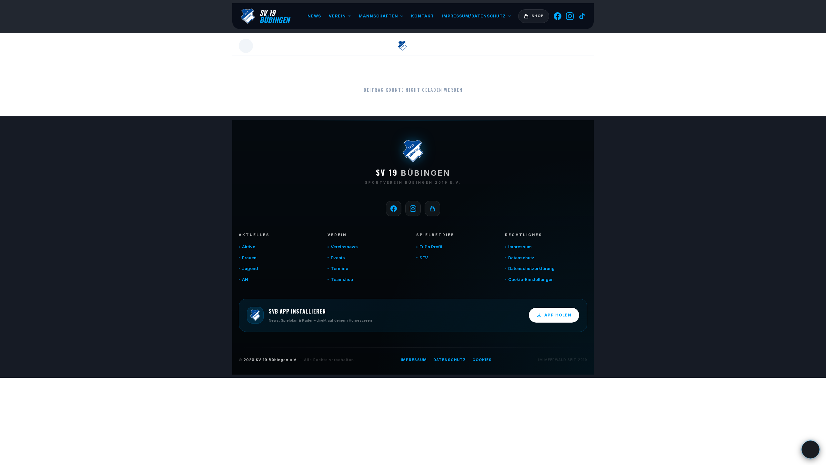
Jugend (250, 268)
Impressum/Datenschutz (474, 16)
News (314, 16)
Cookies (482, 359)
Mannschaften (378, 16)
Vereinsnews (344, 246)
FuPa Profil (430, 246)
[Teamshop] (432, 208)
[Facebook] (557, 16)
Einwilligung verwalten (810, 449)
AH (245, 279)
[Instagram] (570, 16)
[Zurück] (246, 46)
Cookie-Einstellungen (531, 279)
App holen (557, 315)
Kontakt (422, 16)
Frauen (249, 257)
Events (338, 257)
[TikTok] (582, 16)
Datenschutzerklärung (531, 268)
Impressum (520, 246)
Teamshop (342, 279)
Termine (339, 268)
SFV (423, 257)
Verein (337, 16)
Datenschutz (521, 257)
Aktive (248, 246)
